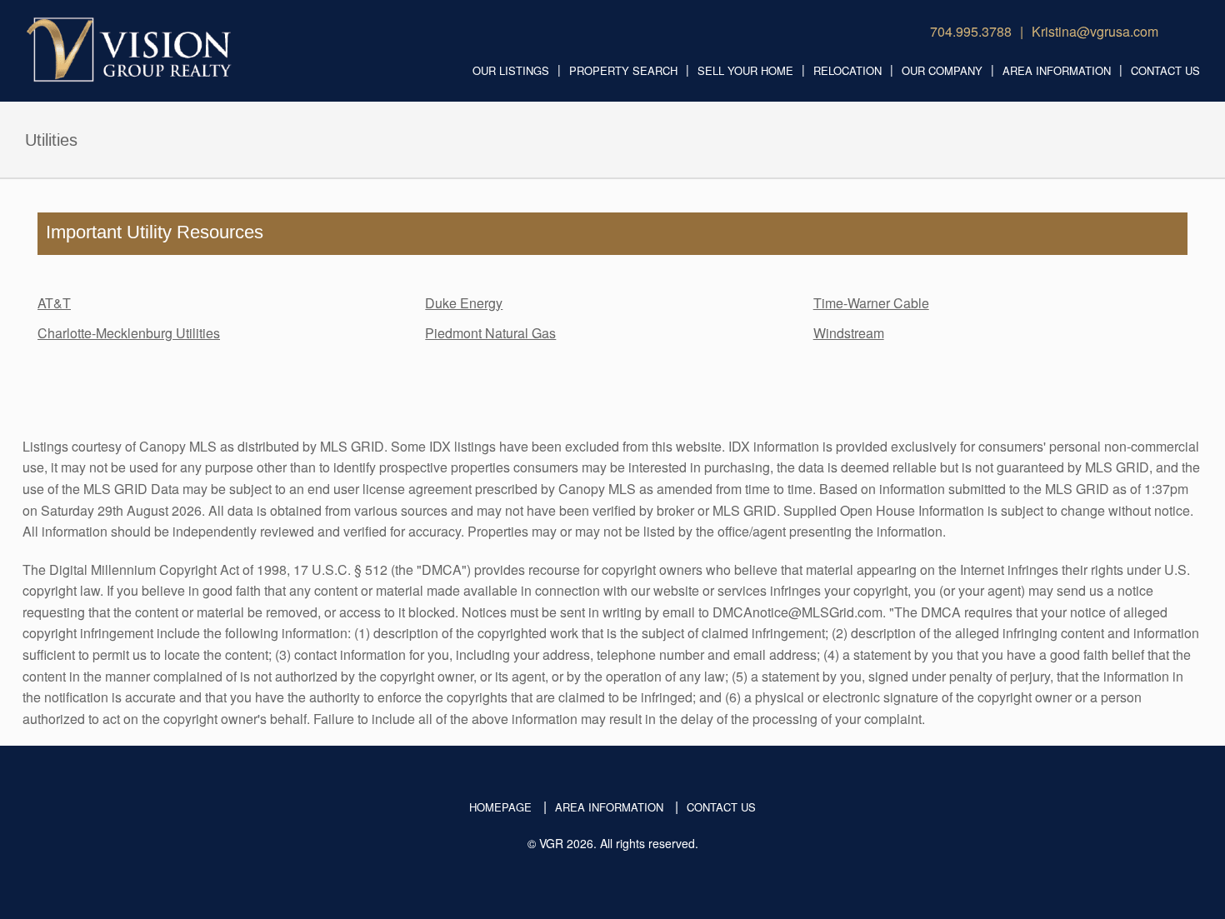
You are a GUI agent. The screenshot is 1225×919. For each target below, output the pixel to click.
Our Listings (510, 70)
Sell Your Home (745, 70)
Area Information (1056, 70)
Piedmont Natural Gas (490, 332)
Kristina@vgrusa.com (1095, 31)
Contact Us (1165, 70)
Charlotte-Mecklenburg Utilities (129, 332)
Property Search (623, 70)
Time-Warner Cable (871, 302)
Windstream (848, 332)
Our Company (942, 70)
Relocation (847, 70)
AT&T (54, 302)
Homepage (500, 807)
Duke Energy (463, 302)
